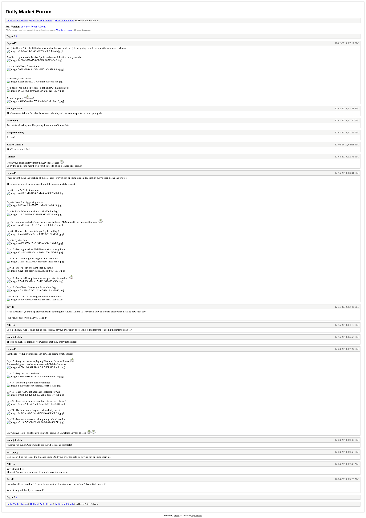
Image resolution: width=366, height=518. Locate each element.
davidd (10, 306)
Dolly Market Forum (28, 12)
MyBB (176, 515)
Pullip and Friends (64, 20)
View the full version (64, 30)
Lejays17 (12, 43)
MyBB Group (196, 515)
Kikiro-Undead (15, 144)
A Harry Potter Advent (33, 26)
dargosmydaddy (15, 132)
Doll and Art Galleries (41, 20)
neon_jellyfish (14, 108)
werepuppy (12, 120)
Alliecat (11, 156)
